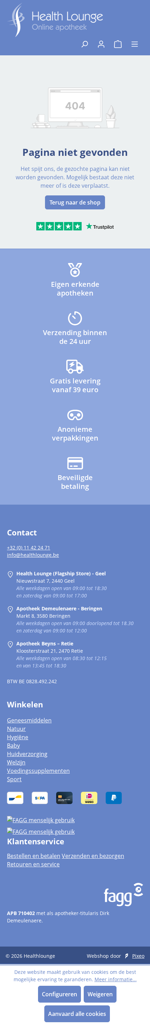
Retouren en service (33, 864)
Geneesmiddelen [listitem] (29, 720)
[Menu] (134, 42)
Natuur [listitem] (16, 729)
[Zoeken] (84, 42)
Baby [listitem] (13, 745)
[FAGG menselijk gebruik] (75, 819)
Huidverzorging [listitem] (27, 754)
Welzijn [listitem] (16, 762)
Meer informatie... (116, 979)
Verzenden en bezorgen (93, 856)
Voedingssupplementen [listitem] (38, 771)
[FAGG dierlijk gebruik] (75, 831)
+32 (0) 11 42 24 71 (28, 547)
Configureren (59, 994)
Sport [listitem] (14, 779)
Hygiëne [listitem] (17, 737)
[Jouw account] (101, 42)
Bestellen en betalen (33, 856)
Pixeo (138, 956)
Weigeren (100, 994)
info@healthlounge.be (33, 555)
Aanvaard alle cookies (77, 1014)
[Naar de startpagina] (55, 20)
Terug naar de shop (75, 202)
